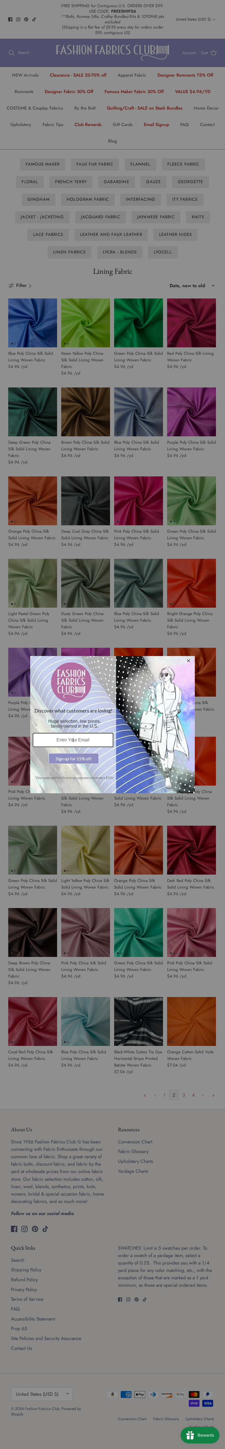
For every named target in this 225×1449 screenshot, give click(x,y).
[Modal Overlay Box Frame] (112, 724)
